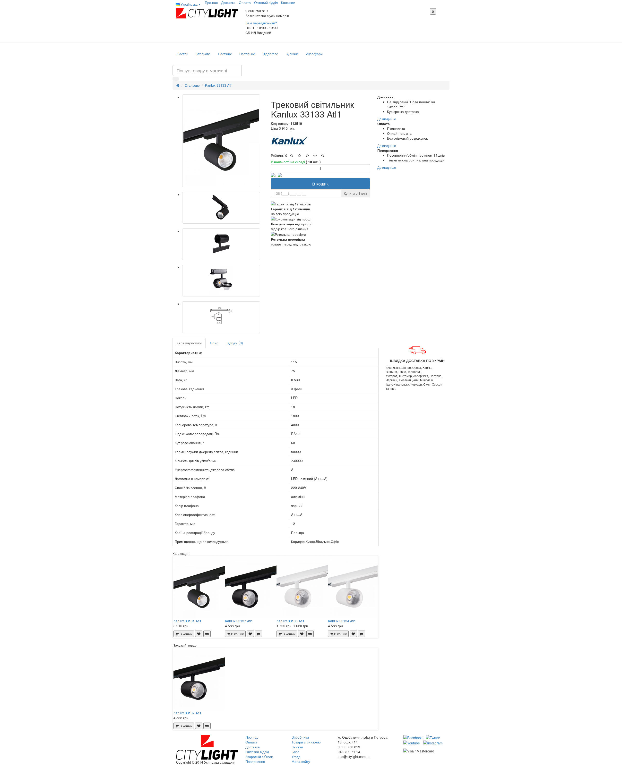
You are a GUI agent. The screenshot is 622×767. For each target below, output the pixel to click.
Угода (296, 756)
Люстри (182, 53)
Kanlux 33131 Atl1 (187, 620)
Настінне (225, 53)
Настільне (247, 53)
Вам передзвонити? (261, 22)
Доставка (228, 2)
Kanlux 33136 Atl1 (290, 620)
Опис (214, 342)
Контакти (288, 2)
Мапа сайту (301, 761)
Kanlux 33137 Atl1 (239, 620)
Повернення (255, 761)
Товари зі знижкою (306, 742)
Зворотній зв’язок (259, 756)
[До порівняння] (207, 634)
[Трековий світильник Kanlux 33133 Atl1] (221, 140)
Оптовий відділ (266, 2)
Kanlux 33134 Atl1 (342, 620)
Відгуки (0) (234, 342)
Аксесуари (314, 53)
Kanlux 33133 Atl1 (219, 85)
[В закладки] (198, 634)
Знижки (297, 746)
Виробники (300, 737)
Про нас (211, 2)
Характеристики (189, 342)
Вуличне (292, 53)
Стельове (203, 53)
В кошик (320, 183)
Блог (295, 751)
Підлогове (270, 53)
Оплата (245, 2)
